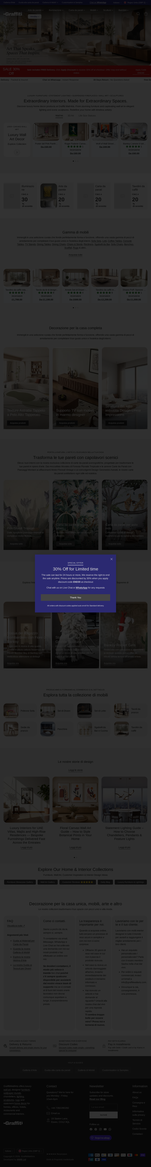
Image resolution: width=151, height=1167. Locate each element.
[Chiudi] (111, 559)
